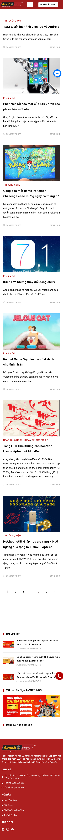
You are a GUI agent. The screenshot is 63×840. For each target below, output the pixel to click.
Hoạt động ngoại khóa (16, 440)
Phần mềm (9, 98)
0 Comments (34, 648)
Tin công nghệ (11, 185)
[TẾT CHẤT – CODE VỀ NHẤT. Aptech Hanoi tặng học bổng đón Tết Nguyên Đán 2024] (8, 677)
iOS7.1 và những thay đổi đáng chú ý (29, 282)
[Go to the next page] (54, 592)
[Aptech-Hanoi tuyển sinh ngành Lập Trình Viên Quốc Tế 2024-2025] (8, 644)
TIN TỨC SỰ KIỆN (40, 440)
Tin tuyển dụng (12, 21)
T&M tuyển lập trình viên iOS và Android (31, 27)
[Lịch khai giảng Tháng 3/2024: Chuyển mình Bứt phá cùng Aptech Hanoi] (8, 660)
